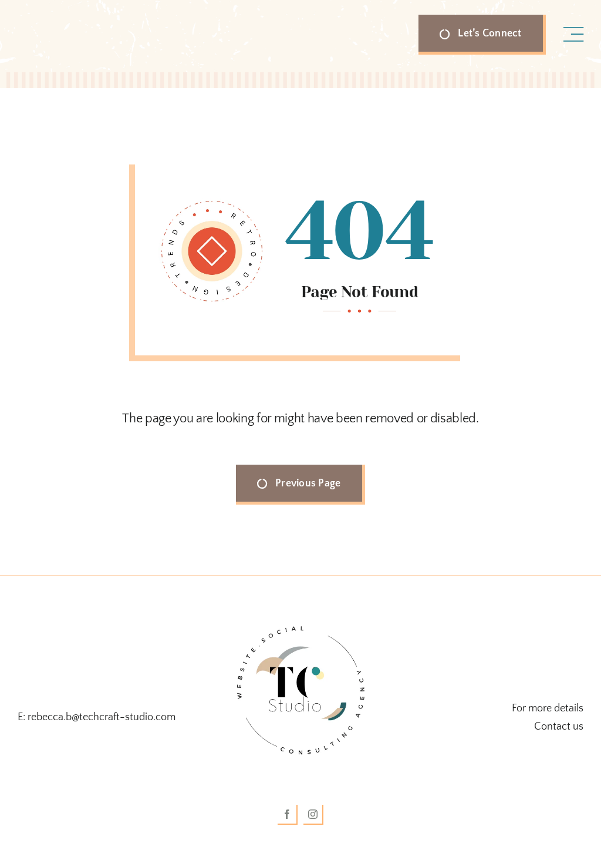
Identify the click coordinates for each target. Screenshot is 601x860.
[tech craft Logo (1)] (300, 616)
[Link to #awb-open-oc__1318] (573, 35)
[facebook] (288, 815)
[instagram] (313, 815)
